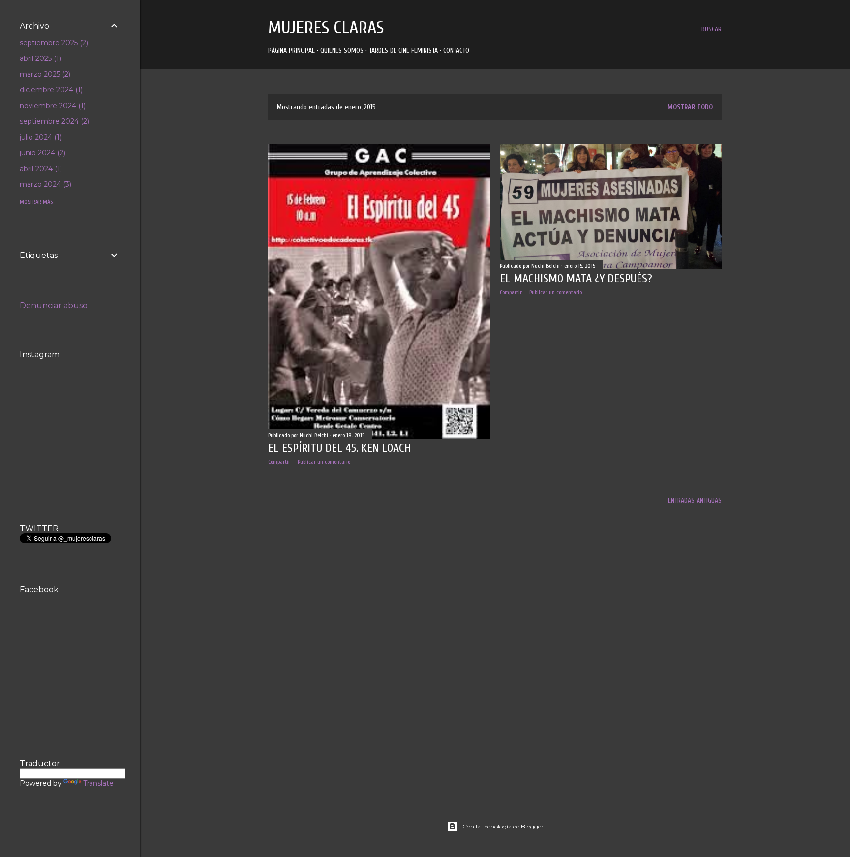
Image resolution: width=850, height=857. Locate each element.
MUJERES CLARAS (326, 28)
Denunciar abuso (54, 305)
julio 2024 (40, 137)
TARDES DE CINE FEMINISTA (403, 50)
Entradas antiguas (695, 500)
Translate (98, 783)
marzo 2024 (44, 184)
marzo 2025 (44, 74)
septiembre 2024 (53, 121)
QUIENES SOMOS (342, 50)
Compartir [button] (279, 461)
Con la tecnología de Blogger (503, 826)
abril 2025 (39, 58)
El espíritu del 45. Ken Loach (339, 448)
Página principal (291, 50)
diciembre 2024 (50, 90)
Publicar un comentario (324, 461)
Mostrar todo (690, 107)
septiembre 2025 (53, 42)
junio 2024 (41, 152)
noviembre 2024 (52, 105)
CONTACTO (456, 50)
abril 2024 (40, 168)
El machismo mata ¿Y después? (576, 278)
